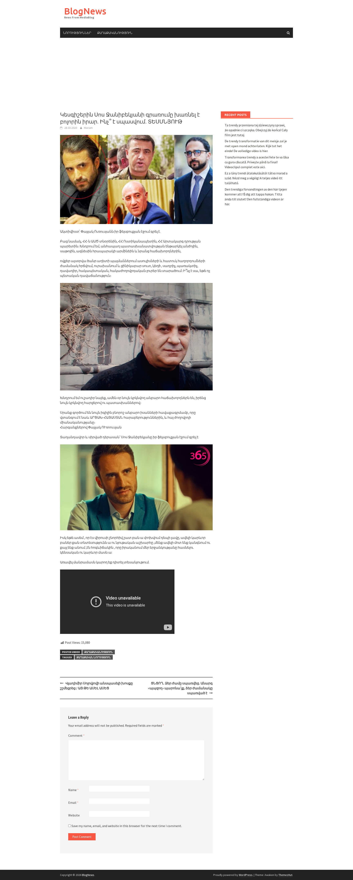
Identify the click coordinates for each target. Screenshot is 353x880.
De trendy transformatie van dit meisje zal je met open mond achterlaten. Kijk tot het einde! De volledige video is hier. (256, 146)
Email (73, 802)
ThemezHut (285, 875)
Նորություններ (77, 33)
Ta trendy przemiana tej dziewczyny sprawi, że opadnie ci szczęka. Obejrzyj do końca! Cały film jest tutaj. (256, 130)
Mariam (88, 128)
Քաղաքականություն (114, 33)
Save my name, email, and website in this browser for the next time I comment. (126, 826)
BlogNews (85, 11)
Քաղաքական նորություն (94, 657)
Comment (76, 735)
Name (73, 790)
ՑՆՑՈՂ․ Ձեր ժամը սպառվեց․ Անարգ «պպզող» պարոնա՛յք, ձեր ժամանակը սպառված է (180, 688)
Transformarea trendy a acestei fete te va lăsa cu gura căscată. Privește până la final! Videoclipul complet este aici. (257, 162)
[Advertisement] (176, 74)
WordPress (245, 875)
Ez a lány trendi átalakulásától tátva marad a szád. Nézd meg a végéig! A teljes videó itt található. (256, 178)
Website (74, 815)
